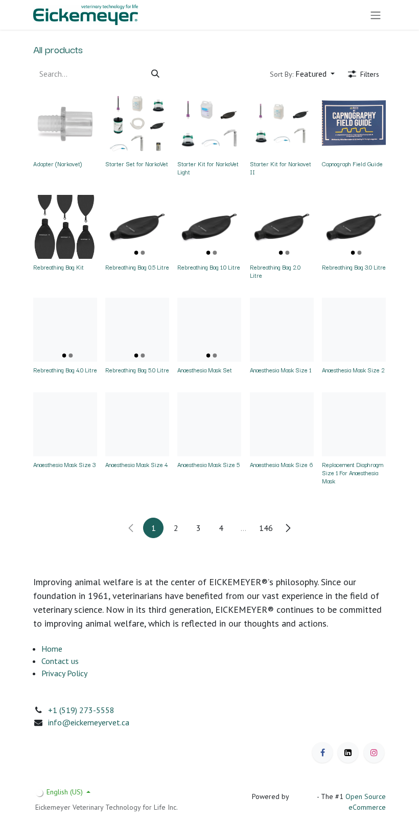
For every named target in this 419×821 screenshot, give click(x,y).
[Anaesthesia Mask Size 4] (137, 424)
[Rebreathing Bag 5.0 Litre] (137, 330)
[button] (302, 73)
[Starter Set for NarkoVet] (137, 124)
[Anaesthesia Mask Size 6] (282, 424)
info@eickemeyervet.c (86, 722)
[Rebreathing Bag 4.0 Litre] (65, 330)
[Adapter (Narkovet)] (65, 124)
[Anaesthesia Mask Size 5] (209, 424)
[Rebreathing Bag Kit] (65, 227)
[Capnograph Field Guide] (354, 124)
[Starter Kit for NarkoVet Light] (209, 124)
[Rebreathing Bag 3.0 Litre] (354, 227)
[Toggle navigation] (375, 15)
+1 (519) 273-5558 (81, 710)
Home (51, 649)
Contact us (60, 661)
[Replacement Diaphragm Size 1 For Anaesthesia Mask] (354, 424)
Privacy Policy (64, 673)
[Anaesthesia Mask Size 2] (354, 330)
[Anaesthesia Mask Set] (209, 330)
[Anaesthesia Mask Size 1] (282, 330)
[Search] (155, 73)
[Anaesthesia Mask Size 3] (65, 424)
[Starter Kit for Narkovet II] (282, 124)
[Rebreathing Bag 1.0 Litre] (209, 227)
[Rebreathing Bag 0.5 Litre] (137, 227)
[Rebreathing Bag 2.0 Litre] (282, 227)
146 (266, 528)
